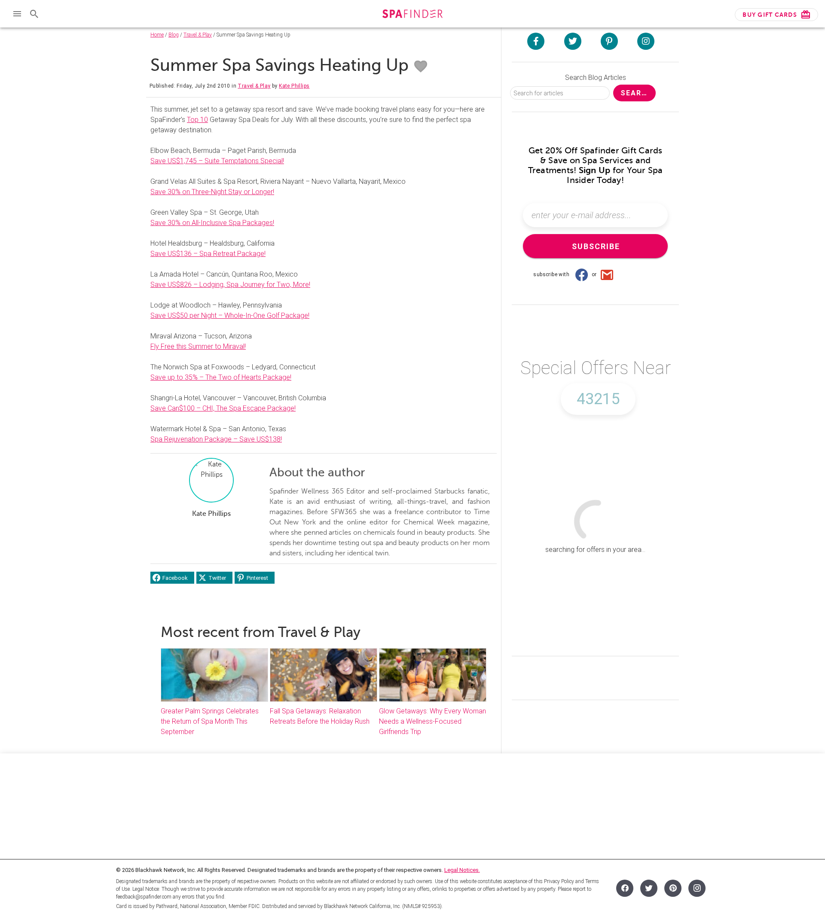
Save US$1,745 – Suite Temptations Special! (217, 161)
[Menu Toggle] (17, 13)
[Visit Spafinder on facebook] (535, 41)
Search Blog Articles (595, 77)
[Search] (34, 13)
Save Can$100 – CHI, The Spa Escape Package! (223, 408)
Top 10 (197, 120)
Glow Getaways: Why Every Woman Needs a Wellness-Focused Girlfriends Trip (432, 721)
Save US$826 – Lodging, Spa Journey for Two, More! (230, 284)
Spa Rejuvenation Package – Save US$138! (216, 439)
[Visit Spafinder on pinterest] (609, 41)
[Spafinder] (412, 14)
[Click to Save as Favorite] (420, 66)
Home (157, 35)
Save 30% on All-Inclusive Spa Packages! (212, 223)
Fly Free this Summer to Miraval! (198, 346)
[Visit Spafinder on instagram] (645, 41)
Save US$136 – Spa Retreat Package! (208, 254)
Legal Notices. (462, 870)
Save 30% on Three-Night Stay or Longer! (212, 192)
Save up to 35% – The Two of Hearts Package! (220, 377)
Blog (173, 35)
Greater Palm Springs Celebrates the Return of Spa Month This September (210, 721)
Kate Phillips (294, 86)
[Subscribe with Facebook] (581, 274)
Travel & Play (197, 35)
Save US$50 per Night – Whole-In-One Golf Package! (229, 315)
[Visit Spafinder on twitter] (572, 41)
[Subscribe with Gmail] (607, 274)
